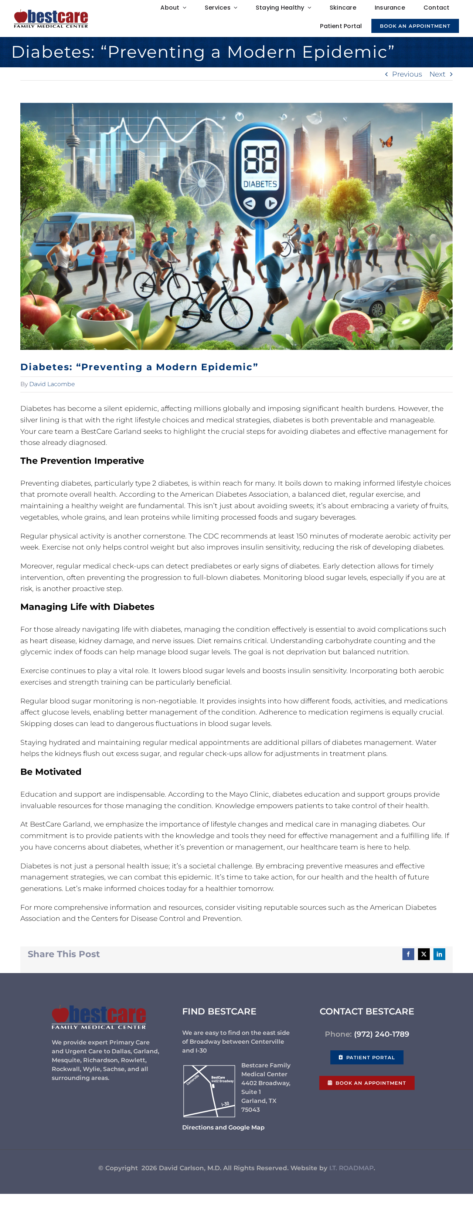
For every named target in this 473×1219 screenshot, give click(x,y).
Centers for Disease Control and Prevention (166, 918)
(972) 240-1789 (381, 1034)
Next (437, 74)
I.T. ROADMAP (351, 1168)
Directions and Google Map (223, 1127)
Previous (407, 74)
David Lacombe (52, 384)
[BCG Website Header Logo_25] (51, 12)
